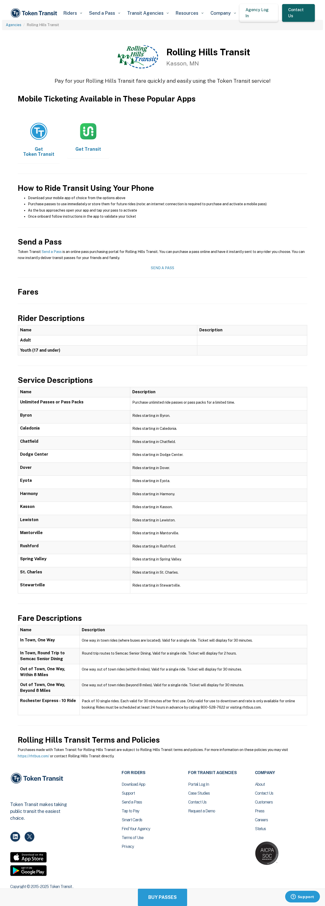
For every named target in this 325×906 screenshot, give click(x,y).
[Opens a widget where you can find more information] (302, 897)
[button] (72, 13)
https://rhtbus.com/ (33, 756)
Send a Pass (52, 252)
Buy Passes (162, 897)
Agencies (13, 25)
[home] (34, 13)
